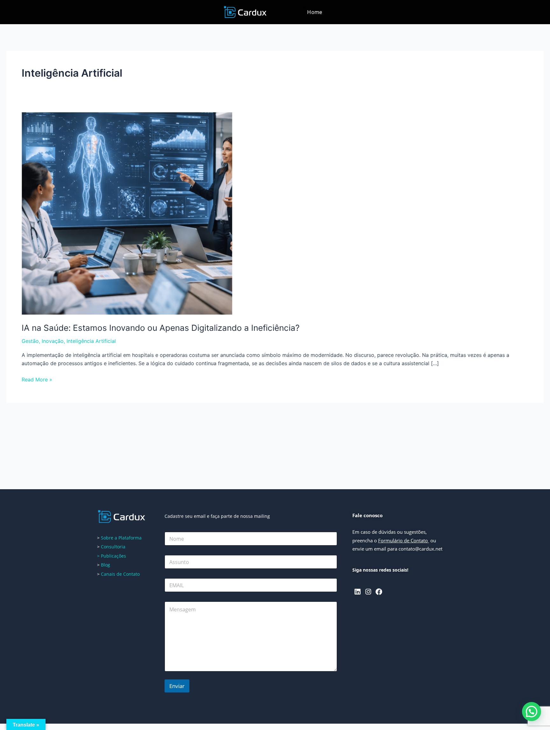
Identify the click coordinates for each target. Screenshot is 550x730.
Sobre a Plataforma (121, 538)
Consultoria (113, 547)
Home (314, 12)
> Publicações (111, 556)
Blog (105, 565)
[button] (531, 711)
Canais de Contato (120, 574)
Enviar (177, 686)
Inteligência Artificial (91, 341)
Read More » (37, 379)
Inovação (53, 341)
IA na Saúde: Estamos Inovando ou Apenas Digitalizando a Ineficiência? (161, 328)
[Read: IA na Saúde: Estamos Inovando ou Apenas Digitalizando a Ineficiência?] (127, 213)
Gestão (30, 341)
